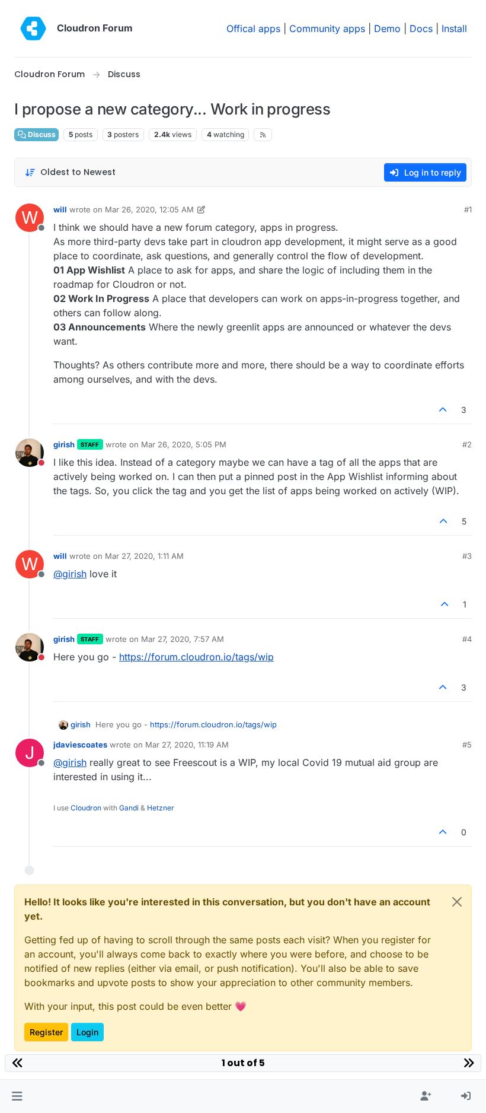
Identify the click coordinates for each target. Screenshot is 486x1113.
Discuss (41, 134)
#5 (467, 744)
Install (454, 28)
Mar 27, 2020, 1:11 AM (144, 556)
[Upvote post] (443, 409)
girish (64, 444)
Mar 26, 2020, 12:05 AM (149, 209)
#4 (467, 639)
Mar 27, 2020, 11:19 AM (187, 744)
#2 (467, 444)
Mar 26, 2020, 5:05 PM (183, 444)
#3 (467, 556)
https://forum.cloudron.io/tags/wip (196, 657)
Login (87, 1032)
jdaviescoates (80, 744)
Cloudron (86, 807)
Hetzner (160, 807)
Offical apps (253, 28)
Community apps (327, 28)
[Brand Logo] (33, 28)
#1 (468, 209)
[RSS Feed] (263, 134)
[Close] (457, 901)
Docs (421, 28)
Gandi (129, 807)
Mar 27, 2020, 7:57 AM (182, 639)
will (60, 209)
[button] (17, 1096)
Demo (387, 28)
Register (46, 1032)
